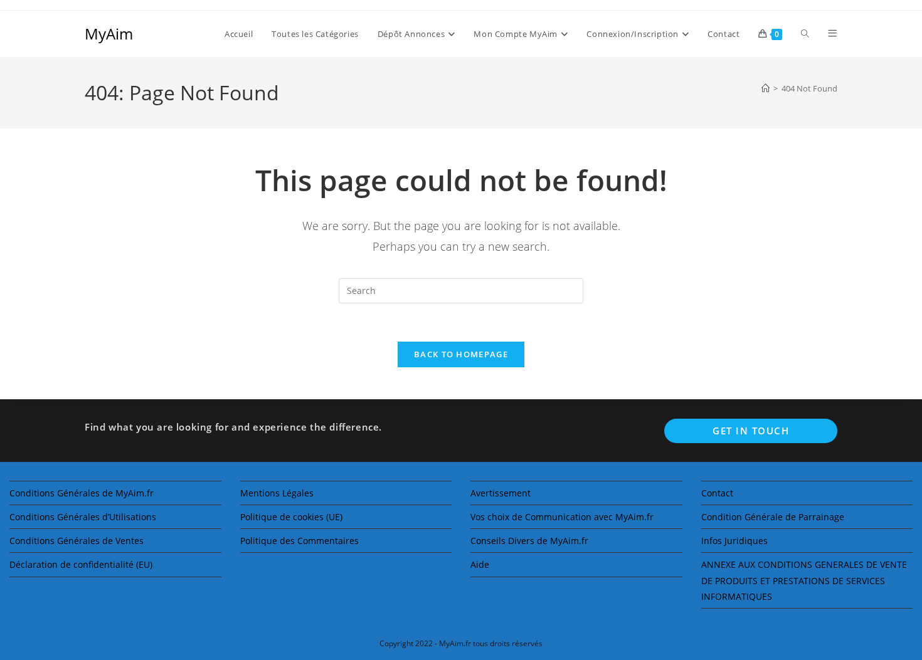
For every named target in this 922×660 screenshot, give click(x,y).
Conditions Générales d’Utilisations (82, 517)
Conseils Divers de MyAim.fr (529, 541)
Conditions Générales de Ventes (76, 541)
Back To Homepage (461, 354)
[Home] (765, 88)
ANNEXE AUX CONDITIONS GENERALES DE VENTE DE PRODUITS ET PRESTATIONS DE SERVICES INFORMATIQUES (804, 580)
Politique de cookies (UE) (291, 517)
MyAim (109, 33)
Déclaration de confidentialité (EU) (80, 564)
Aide (479, 564)
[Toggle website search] (805, 34)
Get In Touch (751, 430)
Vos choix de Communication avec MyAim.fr (562, 517)
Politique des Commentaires (299, 541)
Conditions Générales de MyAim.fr (81, 493)
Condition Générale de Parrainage (772, 517)
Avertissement (500, 493)
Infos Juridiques (734, 541)
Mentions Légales (277, 493)
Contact (717, 493)
